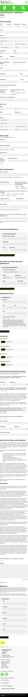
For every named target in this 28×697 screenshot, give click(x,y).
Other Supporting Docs (5, 361)
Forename (10, 24)
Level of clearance (4, 420)
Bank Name (2, 139)
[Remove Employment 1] (2, 297)
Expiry (22, 79)
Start (4, 305)
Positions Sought (4, 171)
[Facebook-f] (2, 674)
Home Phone (3, 50)
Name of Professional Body (9, 236)
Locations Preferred (4, 198)
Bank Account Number (5, 145)
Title (2, 24)
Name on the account (12, 158)
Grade (4, 247)
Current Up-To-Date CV (5, 346)
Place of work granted (5, 432)
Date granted (3, 426)
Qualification (6, 241)
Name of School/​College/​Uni (9, 269)
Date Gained (12, 247)
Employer (5, 299)
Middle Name (17, 24)
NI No (1, 68)
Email (4, 629)
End (15, 305)
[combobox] (21, 47)
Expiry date (16, 426)
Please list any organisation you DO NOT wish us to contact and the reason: (13, 215)
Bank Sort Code (3, 152)
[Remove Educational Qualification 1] (2, 267)
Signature (4, 563)
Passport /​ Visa (3, 353)
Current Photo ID (3, 338)
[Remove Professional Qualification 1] (2, 234)
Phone (1, 112)
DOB (3, 56)
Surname (25, 24)
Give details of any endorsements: (7, 97)
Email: (3, 29)
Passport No (2, 73)
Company (5, 618)
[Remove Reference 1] (2, 599)
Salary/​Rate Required (4, 182)
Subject (4, 275)
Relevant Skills (3, 204)
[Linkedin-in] (6, 674)
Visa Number (3, 79)
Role (4, 311)
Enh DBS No (2, 382)
